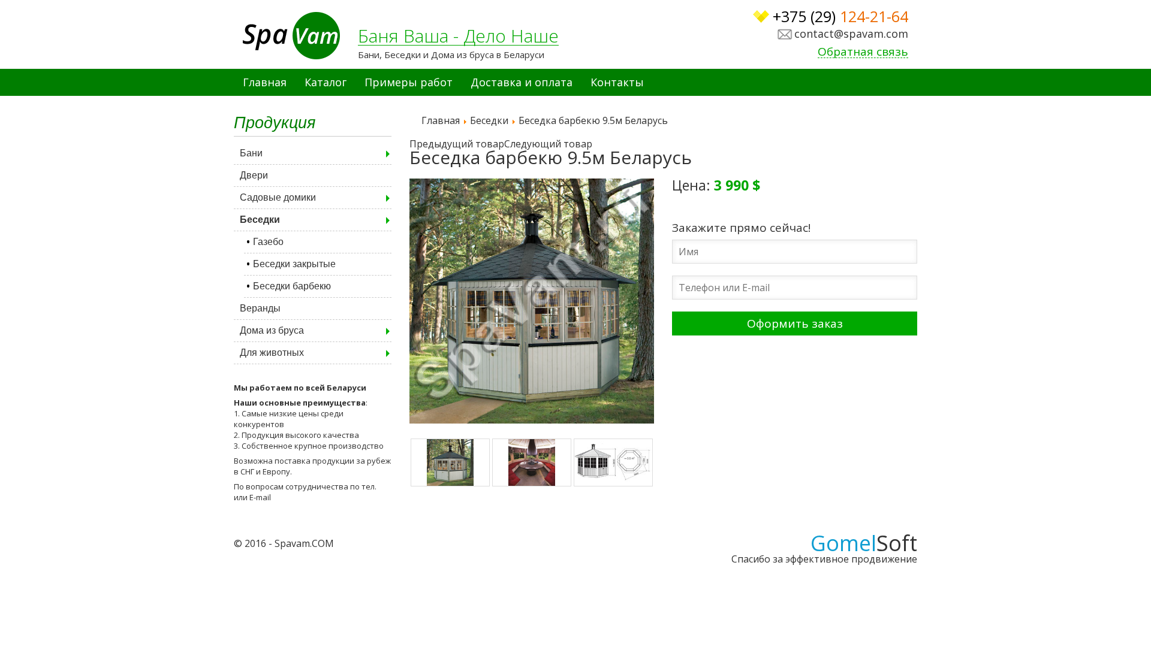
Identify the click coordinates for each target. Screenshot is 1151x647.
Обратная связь (863, 52)
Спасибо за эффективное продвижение (824, 553)
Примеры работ (408, 82)
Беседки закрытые (294, 264)
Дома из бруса (272, 330)
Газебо (268, 242)
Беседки (260, 219)
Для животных (272, 352)
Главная (265, 82)
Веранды (260, 308)
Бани (251, 153)
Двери (254, 175)
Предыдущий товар (456, 143)
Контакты (617, 82)
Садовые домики (278, 197)
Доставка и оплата (522, 82)
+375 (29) (840, 16)
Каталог (325, 82)
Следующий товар (548, 143)
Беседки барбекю (292, 286)
